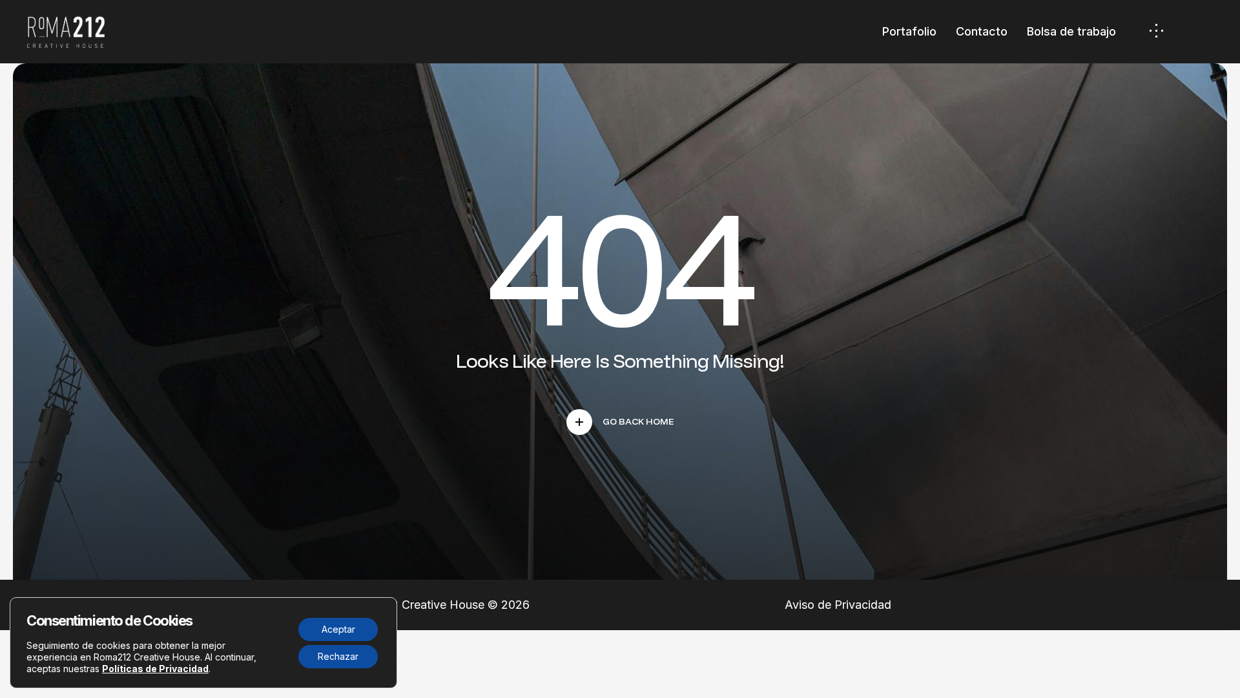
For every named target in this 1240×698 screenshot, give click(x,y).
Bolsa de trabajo (1071, 31)
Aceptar (338, 629)
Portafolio (909, 31)
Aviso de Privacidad (838, 604)
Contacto (982, 31)
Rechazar (338, 656)
